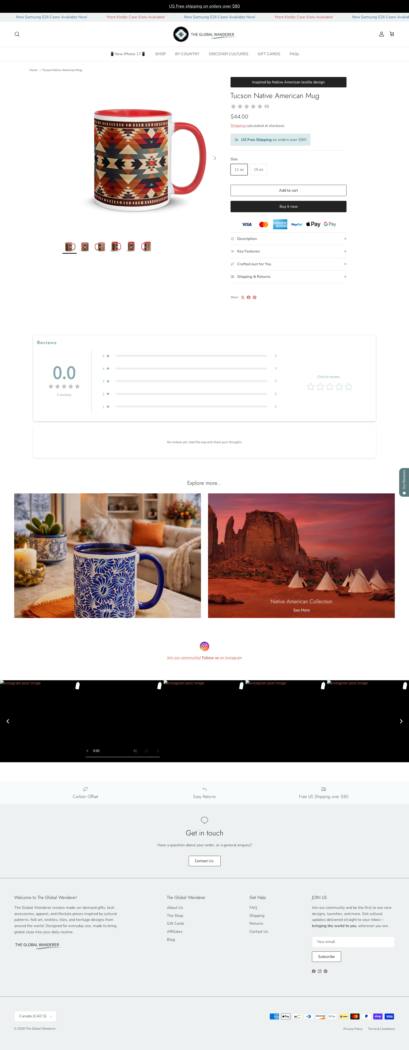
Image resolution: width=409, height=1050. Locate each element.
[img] (247, 106)
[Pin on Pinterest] (254, 297)
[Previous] (7, 721)
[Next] (401, 721)
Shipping (238, 125)
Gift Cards (175, 923)
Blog (171, 939)
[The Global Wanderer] (204, 34)
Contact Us (258, 931)
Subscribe (326, 956)
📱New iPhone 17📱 (128, 54)
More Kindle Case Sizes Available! (97, 17)
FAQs (294, 54)
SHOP (160, 54)
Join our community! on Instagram (204, 657)
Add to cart (288, 190)
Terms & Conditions (381, 1029)
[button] (189, 355)
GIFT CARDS (269, 54)
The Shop (175, 915)
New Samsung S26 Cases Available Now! (181, 17)
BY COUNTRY (187, 54)
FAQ (253, 907)
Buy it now (289, 206)
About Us (175, 907)
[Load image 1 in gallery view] (141, 156)
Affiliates (174, 931)
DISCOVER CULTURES (228, 54)
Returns (256, 923)
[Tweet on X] (243, 297)
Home (33, 70)
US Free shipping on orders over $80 (204, 6)
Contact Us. (204, 861)
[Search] (17, 34)
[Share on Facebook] (248, 297)
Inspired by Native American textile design (288, 82)
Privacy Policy (353, 1029)
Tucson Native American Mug (62, 70)
